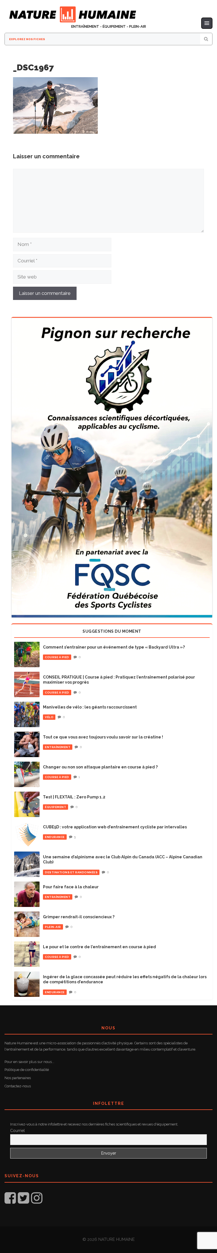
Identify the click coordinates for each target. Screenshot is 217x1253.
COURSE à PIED (57, 657)
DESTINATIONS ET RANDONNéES (71, 872)
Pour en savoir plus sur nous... (29, 1062)
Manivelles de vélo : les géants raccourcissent (90, 707)
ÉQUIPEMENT (55, 807)
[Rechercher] (206, 39)
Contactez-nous (18, 1086)
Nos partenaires (18, 1078)
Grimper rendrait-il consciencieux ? (78, 917)
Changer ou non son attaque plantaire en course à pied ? (100, 767)
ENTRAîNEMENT (57, 747)
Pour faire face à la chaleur (71, 887)
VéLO (49, 717)
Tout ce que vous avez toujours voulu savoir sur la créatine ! (103, 737)
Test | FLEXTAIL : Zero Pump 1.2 (74, 797)
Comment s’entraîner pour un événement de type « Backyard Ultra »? (114, 647)
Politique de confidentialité (27, 1070)
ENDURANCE (55, 837)
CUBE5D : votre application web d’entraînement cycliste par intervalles (115, 827)
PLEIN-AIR (53, 926)
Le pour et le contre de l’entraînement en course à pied (99, 947)
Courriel (17, 1130)
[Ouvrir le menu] (206, 23)
